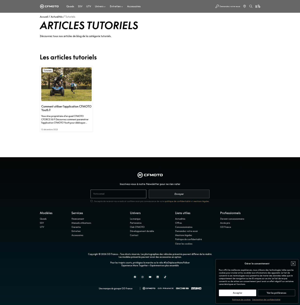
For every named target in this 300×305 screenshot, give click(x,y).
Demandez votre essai (186, 231)
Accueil (44, 16)
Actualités (57, 16)
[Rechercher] (251, 6)
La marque (135, 218)
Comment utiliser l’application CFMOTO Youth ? (66, 108)
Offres (178, 223)
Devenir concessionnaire (232, 218)
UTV (88, 6)
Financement (77, 218)
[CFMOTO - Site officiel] (149, 288)
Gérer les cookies (183, 243)
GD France (225, 227)
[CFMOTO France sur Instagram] (142, 276)
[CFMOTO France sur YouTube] (150, 276)
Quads (70, 6)
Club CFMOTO (137, 227)
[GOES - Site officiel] (182, 288)
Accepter (237, 292)
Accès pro (225, 223)
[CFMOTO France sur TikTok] (165, 276)
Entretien (115, 6)
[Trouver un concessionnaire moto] (244, 6)
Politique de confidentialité (188, 239)
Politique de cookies (241, 299)
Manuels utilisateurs (81, 223)
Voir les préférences (276, 292)
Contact (134, 235)
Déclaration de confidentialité (266, 299)
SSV (80, 6)
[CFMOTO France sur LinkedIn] (157, 276)
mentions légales (201, 201)
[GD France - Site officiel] (166, 288)
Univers (99, 6)
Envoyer (179, 194)
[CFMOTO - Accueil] (49, 6)
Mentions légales (183, 235)
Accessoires (134, 6)
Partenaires (136, 223)
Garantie (76, 227)
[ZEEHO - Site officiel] (196, 288)
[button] (293, 263)
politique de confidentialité (178, 201)
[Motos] (257, 6)
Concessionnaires (183, 227)
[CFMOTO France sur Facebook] (134, 276)
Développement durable (142, 231)
